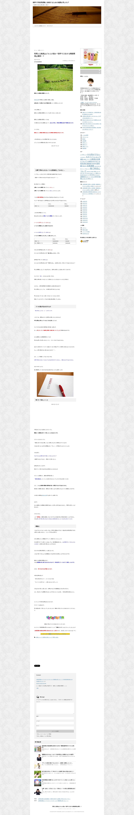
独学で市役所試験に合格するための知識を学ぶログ (51, 2)
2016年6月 (84, 207)
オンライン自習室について (40, 25)
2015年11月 (85, 220)
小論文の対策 (96, 166)
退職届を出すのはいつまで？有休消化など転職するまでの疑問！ (58, 754)
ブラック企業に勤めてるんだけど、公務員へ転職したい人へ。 (57, 763)
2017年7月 (84, 203)
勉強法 (83, 139)
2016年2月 (84, 214)
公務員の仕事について (47, 637)
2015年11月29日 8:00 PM (41, 683)
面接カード (90, 178)
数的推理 (88, 171)
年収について (87, 168)
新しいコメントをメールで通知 (44, 734)
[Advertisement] (67, 38)
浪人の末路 (87, 173)
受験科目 (84, 166)
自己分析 (92, 175)
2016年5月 (84, 209)
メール (38, 721)
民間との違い (55, 637)
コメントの (85, 231)
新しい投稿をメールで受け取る (44, 736)
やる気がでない (93, 154)
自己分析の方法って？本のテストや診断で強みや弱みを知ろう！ (58, 771)
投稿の (85, 229)
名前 (37, 716)
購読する (84, 67)
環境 (97, 173)
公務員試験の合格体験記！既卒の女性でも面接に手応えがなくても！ (54, 798)
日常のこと (84, 142)
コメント (38, 701)
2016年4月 (84, 210)
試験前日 (83, 176)
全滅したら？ (86, 159)
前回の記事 (36, 99)
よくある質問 (85, 135)
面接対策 (84, 148)
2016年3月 (84, 212)
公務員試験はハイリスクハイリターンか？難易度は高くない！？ (53, 800)
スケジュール (85, 137)
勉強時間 (94, 163)
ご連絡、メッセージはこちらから (88, 102)
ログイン (84, 227)
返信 (37, 688)
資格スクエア (88, 176)
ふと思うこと (83, 154)
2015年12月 (85, 218)
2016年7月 (84, 205)
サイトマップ (49, 25)
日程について (97, 171)
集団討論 (92, 176)
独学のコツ (84, 144)
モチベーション (92, 157)
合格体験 (84, 140)
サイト (37, 725)
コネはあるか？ (83, 157)
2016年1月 (84, 216)
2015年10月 (85, 222)
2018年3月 (84, 201)
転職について (39, 637)
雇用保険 (96, 176)
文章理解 (91, 171)
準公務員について (92, 173)
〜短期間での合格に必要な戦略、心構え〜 (67, 808)
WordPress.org (85, 233)
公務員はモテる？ (92, 161)
